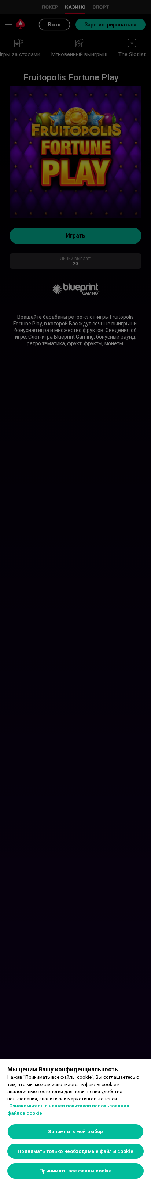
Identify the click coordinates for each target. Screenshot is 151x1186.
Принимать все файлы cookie (75, 1171)
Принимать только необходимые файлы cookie (75, 1151)
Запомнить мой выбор (75, 1131)
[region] (75, 1122)
